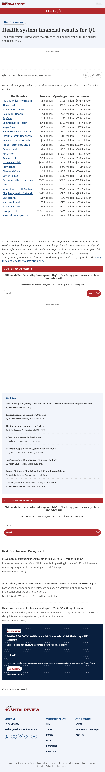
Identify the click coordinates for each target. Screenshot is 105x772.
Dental (49, 735)
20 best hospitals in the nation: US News (26, 414)
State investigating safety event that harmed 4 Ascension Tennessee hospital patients (49, 403)
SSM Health (9, 197)
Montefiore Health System (18, 189)
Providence (9, 166)
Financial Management (14, 22)
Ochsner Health (12, 162)
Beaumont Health (13, 114)
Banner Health (11, 149)
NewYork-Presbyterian (15, 215)
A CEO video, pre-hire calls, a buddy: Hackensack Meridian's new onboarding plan (49, 583)
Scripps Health (11, 211)
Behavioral (51, 746)
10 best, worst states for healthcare (23, 437)
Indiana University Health (17, 100)
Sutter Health (10, 175)
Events (78, 724)
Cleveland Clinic (12, 171)
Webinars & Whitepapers (87, 729)
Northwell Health (12, 202)
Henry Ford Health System (17, 131)
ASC (48, 724)
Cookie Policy (79, 763)
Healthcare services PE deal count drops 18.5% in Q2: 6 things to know (42, 608)
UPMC (6, 184)
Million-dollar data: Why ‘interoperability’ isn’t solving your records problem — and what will (52, 277)
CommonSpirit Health (15, 122)
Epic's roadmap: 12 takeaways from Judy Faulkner (31, 459)
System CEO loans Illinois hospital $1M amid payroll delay (35, 471)
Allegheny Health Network (18, 193)
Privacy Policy (89, 663)
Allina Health (10, 105)
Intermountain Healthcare (18, 136)
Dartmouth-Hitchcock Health (19, 180)
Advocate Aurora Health (16, 140)
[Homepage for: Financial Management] (13, 4)
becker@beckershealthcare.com (21, 729)
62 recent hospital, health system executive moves (31, 448)
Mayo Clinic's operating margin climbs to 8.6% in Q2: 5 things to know (42, 558)
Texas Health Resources (16, 144)
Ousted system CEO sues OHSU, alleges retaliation (31, 482)
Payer (49, 740)
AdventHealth (10, 158)
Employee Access (60, 766)
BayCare (7, 118)
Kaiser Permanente (13, 109)
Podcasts (80, 735)
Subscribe (51, 11)
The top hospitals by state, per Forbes (25, 426)
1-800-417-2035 (12, 724)
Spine (49, 729)
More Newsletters (15, 674)
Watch (92, 293)
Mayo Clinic (9, 127)
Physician (51, 751)
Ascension (8, 153)
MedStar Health (12, 206)
